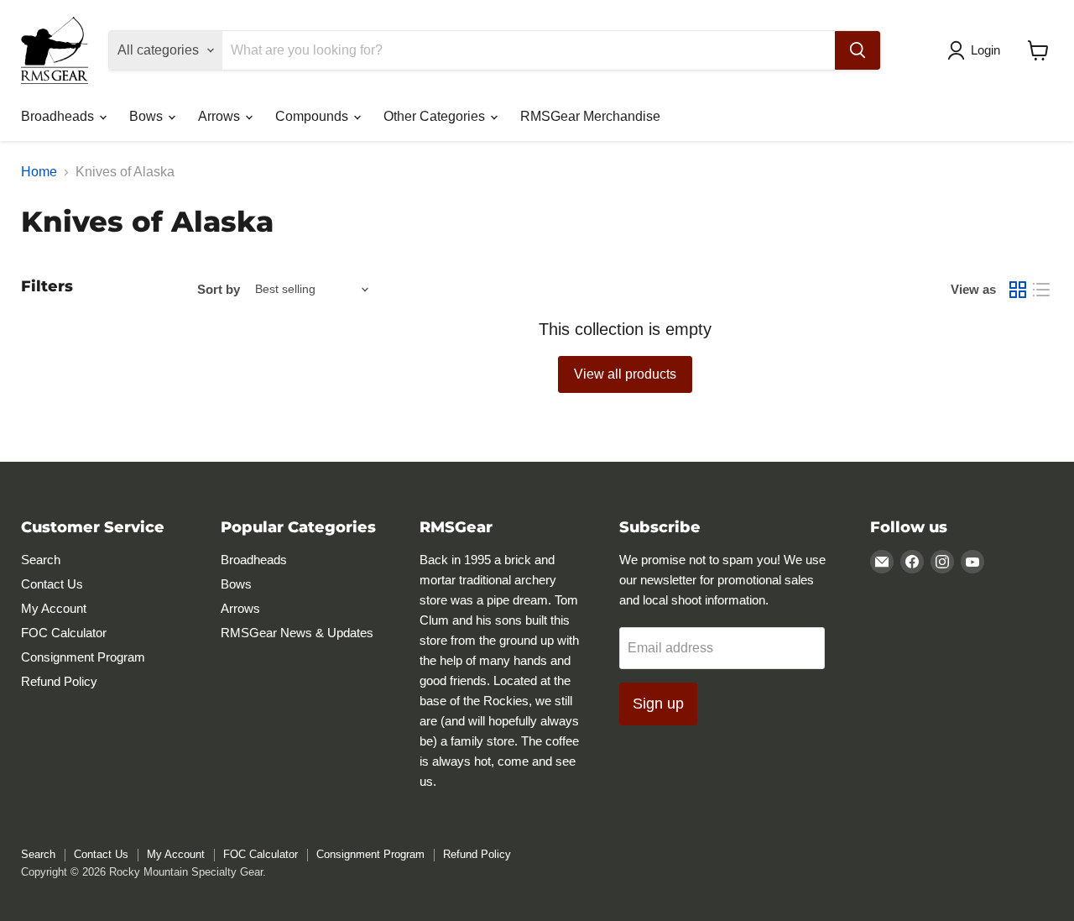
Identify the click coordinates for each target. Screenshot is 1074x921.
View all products (625, 374)
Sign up (658, 703)
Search (40, 559)
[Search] (857, 50)
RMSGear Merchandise (590, 116)
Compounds (313, 116)
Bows (147, 116)
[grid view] (1018, 289)
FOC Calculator (64, 632)
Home (39, 172)
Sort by (218, 289)
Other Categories (435, 116)
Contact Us (52, 584)
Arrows (220, 116)
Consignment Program (83, 657)
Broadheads (59, 116)
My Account (53, 608)
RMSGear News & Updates (297, 632)
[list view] (1041, 289)
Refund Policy (59, 681)
